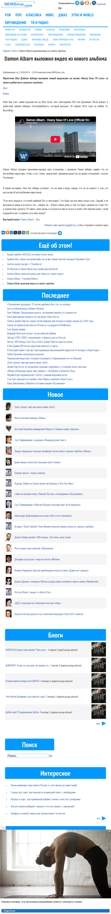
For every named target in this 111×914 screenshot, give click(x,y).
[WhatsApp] (27, 232)
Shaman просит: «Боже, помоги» (29, 473)
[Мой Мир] (11, 232)
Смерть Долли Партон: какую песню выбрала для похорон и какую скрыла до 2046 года (50, 321)
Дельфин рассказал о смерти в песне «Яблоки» (37, 559)
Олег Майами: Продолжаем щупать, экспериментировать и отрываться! (42, 312)
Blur (38, 219)
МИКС (50, 14)
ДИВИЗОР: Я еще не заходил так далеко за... (27, 665)
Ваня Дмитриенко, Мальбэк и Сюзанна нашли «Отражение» (36, 383)
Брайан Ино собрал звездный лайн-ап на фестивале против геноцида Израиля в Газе (48, 259)
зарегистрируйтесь (67, 225)
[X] (15, 232)
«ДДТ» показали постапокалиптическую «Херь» (37, 603)
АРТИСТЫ (94, 39)
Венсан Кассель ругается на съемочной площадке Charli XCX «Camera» (48, 614)
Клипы (6, 93)
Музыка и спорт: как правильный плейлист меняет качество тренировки (45, 799)
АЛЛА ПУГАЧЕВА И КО (63, 39)
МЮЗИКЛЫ (95, 34)
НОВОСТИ (10, 29)
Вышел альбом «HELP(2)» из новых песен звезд (30, 254)
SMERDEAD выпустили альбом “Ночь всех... (26, 650)
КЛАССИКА (33, 14)
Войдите (49, 225)
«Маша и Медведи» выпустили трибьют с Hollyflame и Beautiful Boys (41, 371)
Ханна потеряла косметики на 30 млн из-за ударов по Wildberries (39, 325)
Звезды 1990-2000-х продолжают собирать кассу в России (36, 337)
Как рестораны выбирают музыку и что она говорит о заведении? (43, 806)
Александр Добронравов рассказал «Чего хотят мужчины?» (43, 515)
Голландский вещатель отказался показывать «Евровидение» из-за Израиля (44, 358)
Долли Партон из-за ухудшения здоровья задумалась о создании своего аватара (46, 366)
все (98, 818)
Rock (14, 51)
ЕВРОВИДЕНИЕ (15, 22)
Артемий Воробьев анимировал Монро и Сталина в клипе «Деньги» (46, 429)
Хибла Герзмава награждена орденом (25, 354)
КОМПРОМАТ (37, 34)
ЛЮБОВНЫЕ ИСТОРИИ (16, 34)
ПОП (18, 14)
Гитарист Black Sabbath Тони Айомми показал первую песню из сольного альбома (54, 526)
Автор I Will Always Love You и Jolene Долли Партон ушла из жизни (39, 341)
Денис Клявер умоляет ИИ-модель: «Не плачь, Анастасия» (42, 537)
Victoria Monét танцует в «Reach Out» (32, 592)
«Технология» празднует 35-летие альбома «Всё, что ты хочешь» (39, 304)
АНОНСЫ (50, 29)
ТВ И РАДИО (39, 22)
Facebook (101, 4)
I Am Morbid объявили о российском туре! (25, 696)
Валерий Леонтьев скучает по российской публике (31, 333)
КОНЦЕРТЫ (24, 29)
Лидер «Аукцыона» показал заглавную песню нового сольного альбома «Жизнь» (52, 451)
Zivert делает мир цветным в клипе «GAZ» (27, 362)
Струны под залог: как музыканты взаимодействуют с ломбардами (43, 792)
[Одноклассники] (7, 232)
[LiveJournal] (19, 232)
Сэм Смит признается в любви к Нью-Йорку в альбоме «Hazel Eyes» (40, 379)
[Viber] (23, 232)
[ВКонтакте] (3, 232)
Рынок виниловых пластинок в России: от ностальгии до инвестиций (44, 785)
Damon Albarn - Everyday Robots (22, 278)
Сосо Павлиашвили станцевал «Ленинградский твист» (40, 440)
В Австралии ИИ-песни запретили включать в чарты (32, 346)
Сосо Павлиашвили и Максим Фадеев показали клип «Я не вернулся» (47, 504)
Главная (6, 51)
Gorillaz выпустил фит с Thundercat (24, 264)
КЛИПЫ (38, 29)
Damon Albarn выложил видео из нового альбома (30, 283)
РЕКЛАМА (39, 44)
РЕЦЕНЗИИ (64, 29)
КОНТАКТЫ (65, 44)
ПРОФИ (81, 39)
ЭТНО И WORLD (82, 14)
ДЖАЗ (62, 14)
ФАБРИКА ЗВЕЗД (40, 39)
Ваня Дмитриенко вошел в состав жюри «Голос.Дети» (33, 316)
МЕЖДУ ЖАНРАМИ (76, 34)
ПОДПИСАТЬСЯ (22, 44)
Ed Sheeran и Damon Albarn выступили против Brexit (32, 269)
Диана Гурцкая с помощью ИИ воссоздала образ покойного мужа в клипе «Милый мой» (56, 581)
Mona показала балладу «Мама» (30, 418)
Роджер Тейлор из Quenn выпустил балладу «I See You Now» (43, 483)
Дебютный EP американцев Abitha (22, 712)
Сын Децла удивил (16, 329)
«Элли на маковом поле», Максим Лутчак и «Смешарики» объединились (48, 494)
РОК (8, 14)
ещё (98, 723)
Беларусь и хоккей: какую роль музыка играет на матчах (38, 813)
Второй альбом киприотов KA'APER (22, 681)
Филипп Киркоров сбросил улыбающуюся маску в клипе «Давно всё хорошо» (51, 570)
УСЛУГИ (51, 44)
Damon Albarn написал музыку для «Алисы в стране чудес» (35, 273)
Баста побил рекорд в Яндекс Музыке (25, 308)
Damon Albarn (27, 219)
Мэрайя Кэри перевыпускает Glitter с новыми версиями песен (37, 375)
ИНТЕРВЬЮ (79, 29)
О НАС (8, 44)
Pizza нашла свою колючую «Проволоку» (33, 548)
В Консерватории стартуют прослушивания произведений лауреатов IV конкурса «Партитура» (53, 350)
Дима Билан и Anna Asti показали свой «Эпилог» (37, 462)
